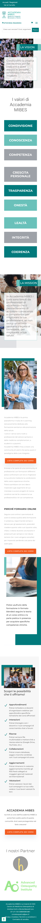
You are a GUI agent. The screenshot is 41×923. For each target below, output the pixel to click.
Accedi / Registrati (9, 2)
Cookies (15, 917)
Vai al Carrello (9, 5)
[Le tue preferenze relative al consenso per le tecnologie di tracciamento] (4, 919)
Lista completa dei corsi (20, 461)
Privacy (7, 917)
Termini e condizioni (27, 917)
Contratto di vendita (21, 919)
